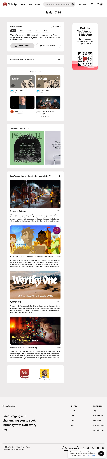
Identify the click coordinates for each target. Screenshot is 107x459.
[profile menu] (100, 4)
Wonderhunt (19, 114)
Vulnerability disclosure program (13, 449)
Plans (30, 4)
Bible (23, 4)
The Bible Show (45, 116)
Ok (101, 453)
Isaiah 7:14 (21, 111)
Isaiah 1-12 (21, 90)
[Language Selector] (92, 4)
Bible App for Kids (45, 379)
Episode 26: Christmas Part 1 (49, 112)
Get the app (83, 4)
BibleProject (18, 93)
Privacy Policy (20, 447)
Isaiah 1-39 (46, 90)
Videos (37, 4)
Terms (28, 447)
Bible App (25, 379)
